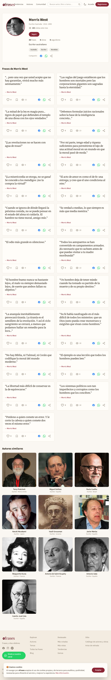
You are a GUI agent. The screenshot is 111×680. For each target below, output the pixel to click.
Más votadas (63, 641)
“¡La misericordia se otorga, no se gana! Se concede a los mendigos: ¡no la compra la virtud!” (28, 180)
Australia (34, 50)
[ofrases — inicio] (9, 638)
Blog (32, 653)
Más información (62, 673)
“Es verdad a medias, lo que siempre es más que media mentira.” (81, 209)
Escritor (43, 50)
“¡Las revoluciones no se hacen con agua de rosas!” (25, 144)
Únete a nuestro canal (14, 655)
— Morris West (10, 92)
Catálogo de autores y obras (96, 641)
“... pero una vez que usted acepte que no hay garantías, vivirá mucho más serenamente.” (28, 81)
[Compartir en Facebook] (41, 56)
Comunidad (41, 4)
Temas (32, 645)
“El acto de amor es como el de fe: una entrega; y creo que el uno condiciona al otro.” (82, 180)
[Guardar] (16, 99)
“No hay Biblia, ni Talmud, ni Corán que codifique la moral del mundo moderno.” (28, 358)
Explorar (7, 4)
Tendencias (18, 4)
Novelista (54, 50)
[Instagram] (7, 648)
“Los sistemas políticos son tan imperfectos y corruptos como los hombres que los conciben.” (79, 389)
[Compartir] (51, 56)
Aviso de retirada (92, 645)
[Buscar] (80, 4)
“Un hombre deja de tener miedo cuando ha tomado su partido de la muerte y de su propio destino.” (79, 283)
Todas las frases (36, 649)
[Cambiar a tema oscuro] (85, 4)
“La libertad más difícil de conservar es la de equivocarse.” (27, 387)
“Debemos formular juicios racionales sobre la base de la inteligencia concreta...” (81, 115)
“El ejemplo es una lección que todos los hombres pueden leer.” (82, 357)
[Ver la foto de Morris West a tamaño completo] (16, 27)
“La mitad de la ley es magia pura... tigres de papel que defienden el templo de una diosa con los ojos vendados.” (27, 115)
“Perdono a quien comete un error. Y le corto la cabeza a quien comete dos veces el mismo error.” (27, 420)
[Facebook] (3, 648)
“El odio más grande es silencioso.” (25, 242)
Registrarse (102, 4)
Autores (30, 4)
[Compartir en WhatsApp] (46, 56)
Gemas (60, 653)
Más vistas (62, 645)
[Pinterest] (12, 648)
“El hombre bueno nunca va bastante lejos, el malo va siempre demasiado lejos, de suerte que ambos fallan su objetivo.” (26, 284)
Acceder (91, 4)
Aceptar (98, 670)
